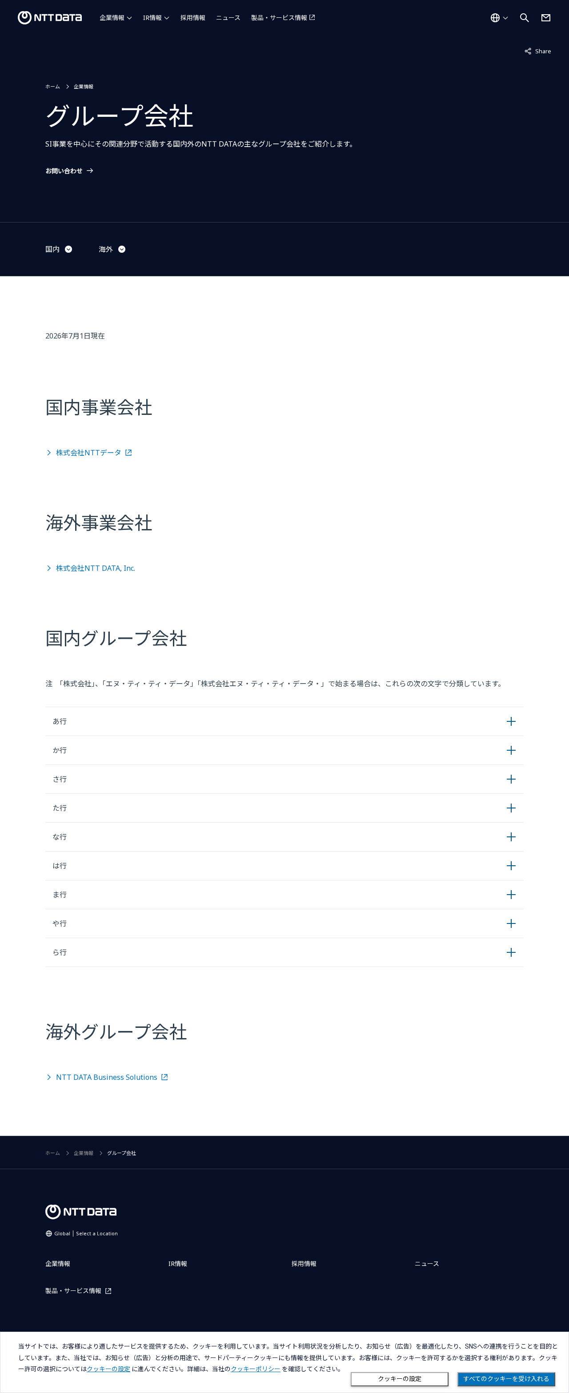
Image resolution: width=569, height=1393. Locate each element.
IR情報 (152, 17)
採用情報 (192, 17)
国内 (52, 249)
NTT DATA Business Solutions (106, 1077)
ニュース (228, 17)
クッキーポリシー (255, 1369)
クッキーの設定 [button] (108, 1369)
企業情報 (112, 17)
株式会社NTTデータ (88, 453)
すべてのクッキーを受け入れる (506, 1378)
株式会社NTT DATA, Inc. (95, 568)
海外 (106, 249)
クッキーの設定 (399, 1378)
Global (86, 1233)
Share (538, 51)
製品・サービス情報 (279, 17)
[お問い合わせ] (546, 17)
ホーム (52, 86)
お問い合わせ (64, 171)
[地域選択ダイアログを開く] (499, 17)
